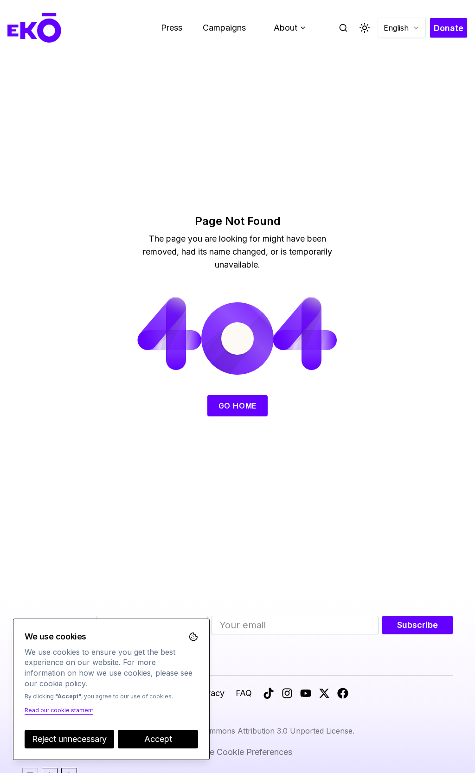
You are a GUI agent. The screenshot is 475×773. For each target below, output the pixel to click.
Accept (158, 739)
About (293, 30)
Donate (448, 28)
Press (171, 27)
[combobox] (402, 28)
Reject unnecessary (69, 739)
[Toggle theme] (365, 28)
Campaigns (224, 27)
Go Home (237, 405)
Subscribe (417, 625)
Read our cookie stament (59, 710)
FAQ (244, 693)
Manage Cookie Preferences (237, 752)
